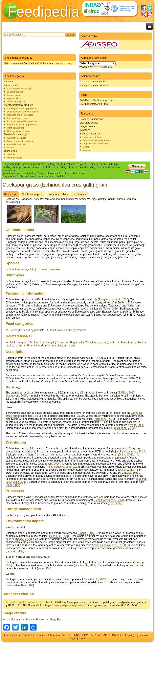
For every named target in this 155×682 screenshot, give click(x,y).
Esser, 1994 (13, 484)
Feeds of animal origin (16, 134)
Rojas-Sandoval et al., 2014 (128, 451)
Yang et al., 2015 (104, 418)
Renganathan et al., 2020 (113, 299)
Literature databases (93, 137)
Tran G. (21, 602)
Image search (87, 126)
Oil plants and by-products (20, 115)
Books (86, 147)
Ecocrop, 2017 (14, 551)
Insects (10, 147)
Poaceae (54, 269)
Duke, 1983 (125, 454)
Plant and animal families (94, 81)
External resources (90, 133)
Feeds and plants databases (97, 140)
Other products (14, 157)
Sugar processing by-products (22, 124)
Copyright (130, 635)
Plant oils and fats (15, 128)
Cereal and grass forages (19, 88)
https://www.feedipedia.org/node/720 (66, 605)
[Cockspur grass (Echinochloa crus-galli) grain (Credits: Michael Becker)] (46, 223)
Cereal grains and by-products (22, 108)
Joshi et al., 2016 (124, 427)
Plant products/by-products (18, 105)
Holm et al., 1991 (59, 535)
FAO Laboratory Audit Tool (94, 104)
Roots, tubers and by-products (22, 121)
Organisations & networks (95, 143)
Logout (82, 638)
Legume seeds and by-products (22, 111)
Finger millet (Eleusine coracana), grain (92, 342)
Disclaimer (144, 635)
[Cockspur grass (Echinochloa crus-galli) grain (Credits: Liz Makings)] (19, 223)
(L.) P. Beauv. (27, 269)
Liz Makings (13, 619)
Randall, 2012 (86, 532)
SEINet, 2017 (126, 392)
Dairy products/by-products (20, 141)
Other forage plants (16, 101)
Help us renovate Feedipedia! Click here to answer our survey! (38, 63)
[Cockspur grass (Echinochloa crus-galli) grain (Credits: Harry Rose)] (73, 223)
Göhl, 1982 (115, 503)
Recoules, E (34, 602)
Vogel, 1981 (44, 568)
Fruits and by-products (18, 118)
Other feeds (10, 151)
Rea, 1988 (27, 585)
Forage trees (13, 95)
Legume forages (15, 92)
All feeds (9, 81)
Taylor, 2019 (111, 308)
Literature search (89, 122)
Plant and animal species (94, 85)
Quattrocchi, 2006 (16, 395)
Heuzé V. (10, 602)
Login (73, 638)
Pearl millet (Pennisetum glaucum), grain (51, 345)
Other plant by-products (18, 131)
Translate (106, 66)
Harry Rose (56, 619)
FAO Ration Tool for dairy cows (96, 100)
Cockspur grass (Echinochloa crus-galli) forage (36, 342)
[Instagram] (143, 14)
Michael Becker (35, 619)
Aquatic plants (14, 98)
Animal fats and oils (16, 144)
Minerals (11, 154)
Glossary (85, 130)
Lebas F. (48, 602)
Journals (87, 150)
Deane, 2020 (136, 424)
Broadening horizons (91, 119)
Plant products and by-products (68, 330)
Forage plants (11, 85)
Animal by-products (16, 138)
